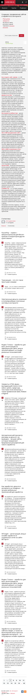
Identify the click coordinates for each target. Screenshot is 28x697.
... (7, 680)
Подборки (23, 8)
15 (15, 683)
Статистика (6, 219)
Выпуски (4, 8)
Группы (14, 8)
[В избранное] (2, 245)
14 (11, 683)
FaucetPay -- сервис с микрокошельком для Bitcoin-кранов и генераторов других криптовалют (13, 235)
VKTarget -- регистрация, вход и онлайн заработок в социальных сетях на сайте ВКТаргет (14, 536)
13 (7, 683)
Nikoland (12, 693)
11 (23, 680)
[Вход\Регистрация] (22, 2)
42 (24, 683)
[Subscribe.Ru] (9, 2)
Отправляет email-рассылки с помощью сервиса (14, 5)
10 (20, 680)
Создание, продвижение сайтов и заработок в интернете (14, 15)
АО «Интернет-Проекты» (10, 691)
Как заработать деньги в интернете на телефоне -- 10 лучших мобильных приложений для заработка (12, 489)
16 (19, 683)
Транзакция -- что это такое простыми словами (12, 281)
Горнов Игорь (9, 43)
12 (4, 683)
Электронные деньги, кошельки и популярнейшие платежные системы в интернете (14, 301)
